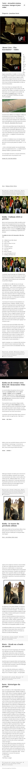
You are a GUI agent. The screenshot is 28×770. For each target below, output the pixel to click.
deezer (5, 75)
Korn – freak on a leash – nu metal (13, 645)
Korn (3, 186)
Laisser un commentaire (8, 356)
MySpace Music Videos (11, 186)
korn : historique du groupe (11, 685)
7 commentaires (6, 494)
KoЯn (5, 193)
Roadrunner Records (6, 194)
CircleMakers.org (12, 93)
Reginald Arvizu (21, 193)
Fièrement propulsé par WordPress (9, 768)
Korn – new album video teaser (10, 537)
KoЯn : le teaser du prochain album (10, 524)
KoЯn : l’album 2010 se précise (12, 218)
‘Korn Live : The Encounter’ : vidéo (10, 48)
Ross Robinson (14, 194)
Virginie (12, 190)
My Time (12, 492)
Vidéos (17, 636)
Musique (8, 193)
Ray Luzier (16, 193)
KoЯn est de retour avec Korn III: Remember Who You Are (13, 384)
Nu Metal (12, 193)
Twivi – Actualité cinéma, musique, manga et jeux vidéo (11, 5)
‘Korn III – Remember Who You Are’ (13, 122)
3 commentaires (22, 194)
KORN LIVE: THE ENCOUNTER (9, 158)
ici (17, 483)
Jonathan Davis (8, 191)
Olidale (19, 492)
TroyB (14, 677)
